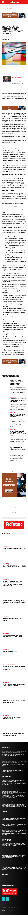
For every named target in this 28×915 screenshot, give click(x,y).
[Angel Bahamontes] (7, 82)
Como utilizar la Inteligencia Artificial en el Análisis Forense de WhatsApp (13, 734)
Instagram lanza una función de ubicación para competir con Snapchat (14, 701)
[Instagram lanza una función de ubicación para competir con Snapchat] (5, 693)
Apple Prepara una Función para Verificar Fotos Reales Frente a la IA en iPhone (18, 400)
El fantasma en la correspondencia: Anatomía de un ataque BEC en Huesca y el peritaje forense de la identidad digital (14, 868)
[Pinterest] (14, 69)
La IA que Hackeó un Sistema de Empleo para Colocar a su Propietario (17, 415)
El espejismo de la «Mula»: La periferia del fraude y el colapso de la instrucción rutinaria (14, 865)
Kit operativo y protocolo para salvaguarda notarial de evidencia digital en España (12, 848)
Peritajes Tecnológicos (9, 664)
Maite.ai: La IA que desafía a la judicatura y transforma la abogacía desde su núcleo (13, 635)
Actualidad (10, 9)
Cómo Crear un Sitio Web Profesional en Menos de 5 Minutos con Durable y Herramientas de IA (16, 382)
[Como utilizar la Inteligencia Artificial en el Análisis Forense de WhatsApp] (5, 726)
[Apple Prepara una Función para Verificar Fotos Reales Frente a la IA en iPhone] (5, 400)
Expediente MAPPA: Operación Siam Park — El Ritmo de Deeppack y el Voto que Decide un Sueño (18, 433)
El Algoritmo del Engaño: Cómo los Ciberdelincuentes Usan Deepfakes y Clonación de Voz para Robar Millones (13, 792)
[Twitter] (9, 69)
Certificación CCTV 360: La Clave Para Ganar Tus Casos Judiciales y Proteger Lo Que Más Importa (14, 565)
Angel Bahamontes (16, 77)
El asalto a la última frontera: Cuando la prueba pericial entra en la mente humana (13, 819)
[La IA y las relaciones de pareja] (5, 644)
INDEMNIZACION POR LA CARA (8, 827)
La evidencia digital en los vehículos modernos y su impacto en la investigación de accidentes (14, 831)
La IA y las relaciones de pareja (10, 651)
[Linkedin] (12, 87)
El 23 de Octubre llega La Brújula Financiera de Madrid (17, 448)
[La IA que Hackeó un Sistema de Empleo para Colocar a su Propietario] (5, 415)
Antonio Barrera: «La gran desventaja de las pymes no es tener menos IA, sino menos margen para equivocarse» (14, 787)
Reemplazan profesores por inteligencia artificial (12, 619)
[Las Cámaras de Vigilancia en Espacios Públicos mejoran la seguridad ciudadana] (5, 677)
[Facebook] (4, 69)
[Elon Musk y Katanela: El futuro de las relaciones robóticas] (5, 710)
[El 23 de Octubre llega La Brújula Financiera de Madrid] (5, 449)
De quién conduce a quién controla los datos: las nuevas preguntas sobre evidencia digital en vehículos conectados (13, 856)
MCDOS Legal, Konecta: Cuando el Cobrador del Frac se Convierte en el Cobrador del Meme (14, 549)
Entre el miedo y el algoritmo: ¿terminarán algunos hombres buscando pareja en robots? (14, 825)
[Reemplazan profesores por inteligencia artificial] (5, 611)
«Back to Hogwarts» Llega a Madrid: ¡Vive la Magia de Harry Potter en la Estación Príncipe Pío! (14, 602)
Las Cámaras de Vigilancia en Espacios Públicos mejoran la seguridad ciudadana (14, 685)
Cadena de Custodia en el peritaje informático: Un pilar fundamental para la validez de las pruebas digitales (14, 668)
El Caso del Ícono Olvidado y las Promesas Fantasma (14, 768)
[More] (23, 69)
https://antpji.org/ (15, 79)
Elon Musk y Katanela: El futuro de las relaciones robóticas (12, 718)
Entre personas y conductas (8, 821)
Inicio (3, 9)
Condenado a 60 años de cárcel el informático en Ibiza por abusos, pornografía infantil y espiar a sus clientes (14, 852)
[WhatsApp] (18, 69)
